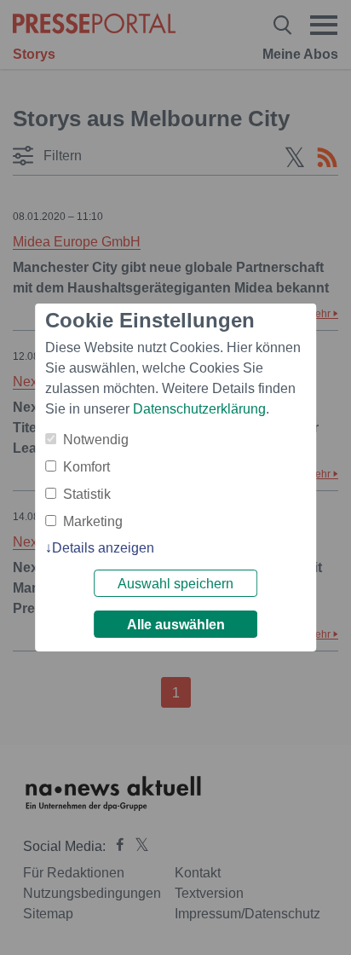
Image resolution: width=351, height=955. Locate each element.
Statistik (87, 494)
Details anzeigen (103, 548)
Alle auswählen (176, 624)
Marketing (93, 521)
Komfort (86, 467)
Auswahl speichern (175, 583)
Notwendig (96, 439)
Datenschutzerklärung (199, 409)
